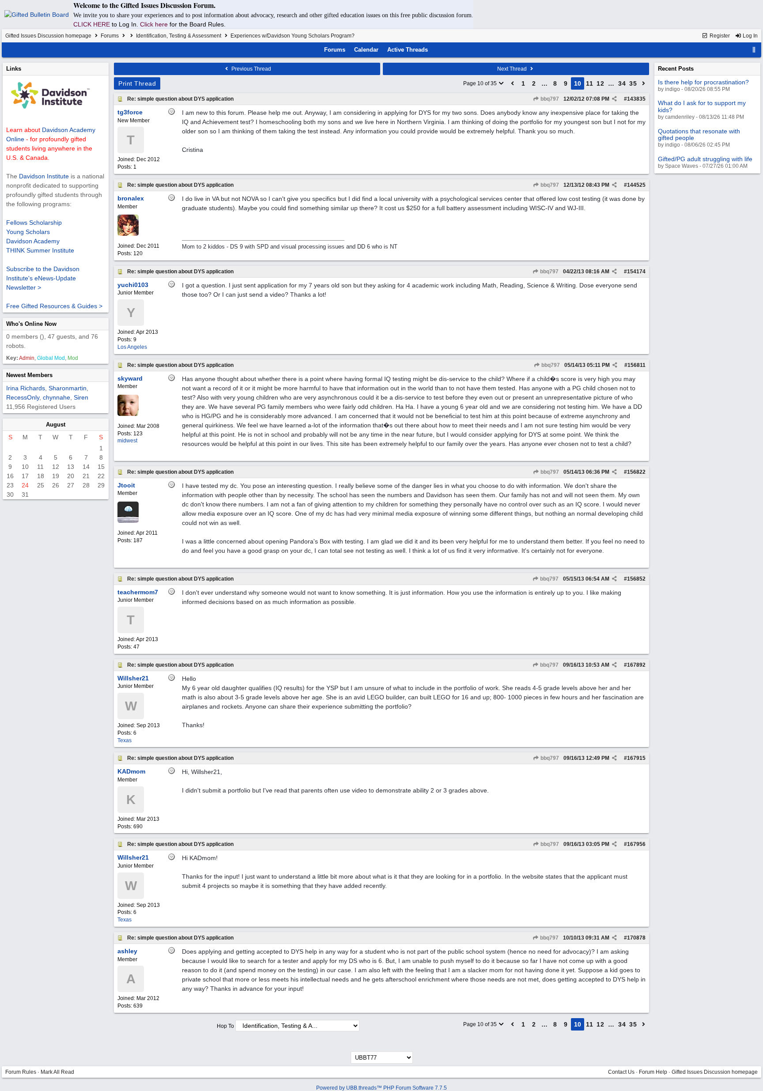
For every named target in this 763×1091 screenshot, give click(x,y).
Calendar (366, 49)
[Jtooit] (128, 521)
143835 (636, 99)
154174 (636, 271)
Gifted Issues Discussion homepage (48, 36)
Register (719, 36)
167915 (636, 758)
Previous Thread (250, 69)
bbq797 (549, 99)
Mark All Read (57, 1072)
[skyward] (128, 414)
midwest (127, 441)
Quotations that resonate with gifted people (699, 134)
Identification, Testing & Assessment (178, 36)
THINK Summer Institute (40, 250)
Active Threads (407, 49)
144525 (636, 185)
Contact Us (621, 1072)
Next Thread (512, 69)
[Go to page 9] (512, 83)
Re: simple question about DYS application (180, 99)
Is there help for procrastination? (703, 82)
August (55, 424)
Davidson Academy (33, 241)
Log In (749, 36)
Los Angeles (132, 347)
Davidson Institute (44, 176)
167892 (636, 665)
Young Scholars (28, 231)
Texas (124, 740)
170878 (636, 938)
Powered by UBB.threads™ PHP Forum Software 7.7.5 (381, 1088)
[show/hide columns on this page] (754, 49)
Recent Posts (676, 68)
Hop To (225, 1026)
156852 (636, 579)
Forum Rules (20, 1072)
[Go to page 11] (643, 83)
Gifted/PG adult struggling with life (705, 158)
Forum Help (653, 1072)
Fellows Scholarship (34, 222)
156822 (636, 472)
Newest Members (29, 375)
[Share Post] (614, 99)
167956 (636, 844)
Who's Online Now (31, 324)
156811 (636, 365)
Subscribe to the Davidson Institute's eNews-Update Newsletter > (42, 278)
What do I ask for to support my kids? (702, 106)
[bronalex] (128, 234)
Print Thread (137, 83)
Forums (110, 36)
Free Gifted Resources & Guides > (54, 306)
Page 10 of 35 (480, 83)
